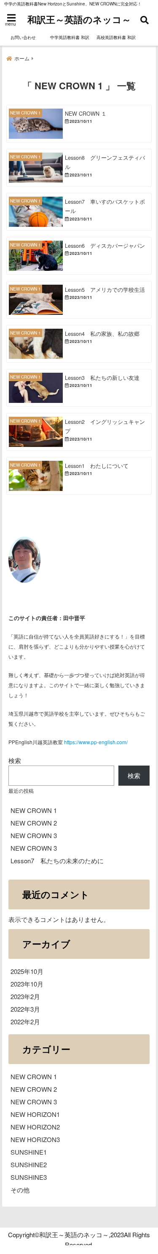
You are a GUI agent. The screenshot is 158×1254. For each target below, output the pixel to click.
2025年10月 (27, 971)
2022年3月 (25, 1009)
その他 (20, 1189)
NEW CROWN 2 (34, 822)
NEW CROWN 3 (34, 835)
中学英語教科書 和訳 (69, 37)
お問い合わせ (23, 37)
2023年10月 (27, 983)
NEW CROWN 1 (34, 810)
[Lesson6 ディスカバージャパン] (79, 255)
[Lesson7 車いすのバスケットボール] (79, 211)
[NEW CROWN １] (79, 123)
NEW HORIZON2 (35, 1126)
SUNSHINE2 (29, 1164)
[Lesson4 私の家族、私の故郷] (79, 343)
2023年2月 (25, 996)
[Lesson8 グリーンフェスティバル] (79, 167)
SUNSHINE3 (29, 1177)
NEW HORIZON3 (35, 1139)
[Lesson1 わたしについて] (79, 475)
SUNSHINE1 (29, 1152)
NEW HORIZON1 (35, 1114)
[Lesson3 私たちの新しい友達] (79, 387)
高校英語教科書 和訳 (116, 37)
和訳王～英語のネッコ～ (79, 19)
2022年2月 (25, 1021)
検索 (14, 760)
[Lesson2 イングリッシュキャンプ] (79, 431)
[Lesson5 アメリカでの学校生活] (79, 299)
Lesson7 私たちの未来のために (57, 860)
